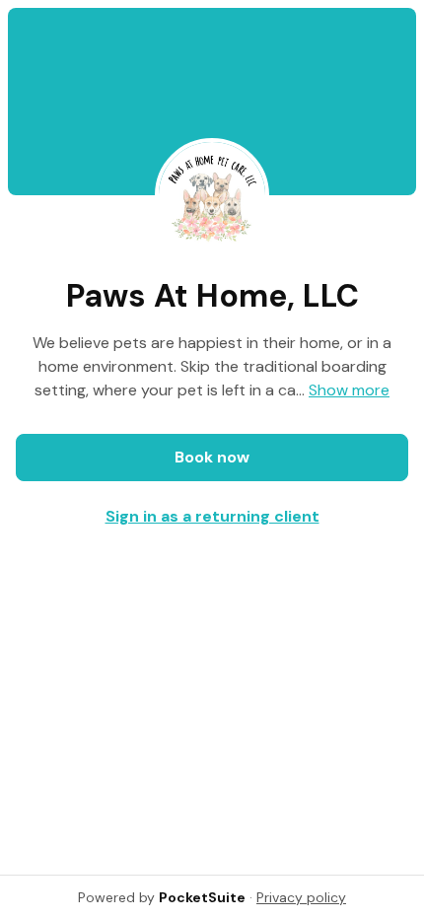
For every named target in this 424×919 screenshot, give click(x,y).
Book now (212, 457)
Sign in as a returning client (212, 516)
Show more (349, 390)
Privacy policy (301, 897)
